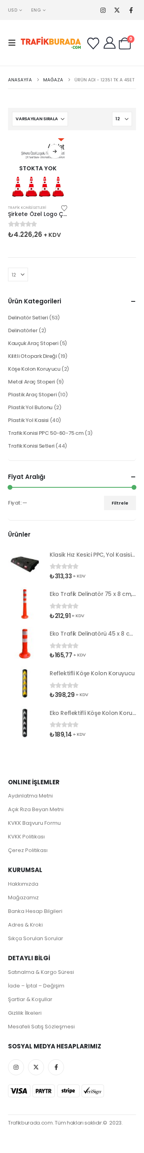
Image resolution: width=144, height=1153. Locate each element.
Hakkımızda (23, 884)
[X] (117, 10)
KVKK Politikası (26, 836)
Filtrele (120, 503)
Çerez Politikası (28, 850)
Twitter (36, 1067)
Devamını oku (55, 151)
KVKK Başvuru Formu (34, 823)
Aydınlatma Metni (30, 796)
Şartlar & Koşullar (30, 999)
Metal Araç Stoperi (31, 382)
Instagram (16, 1067)
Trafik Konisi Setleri (27, 207)
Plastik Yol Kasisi (28, 420)
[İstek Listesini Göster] (93, 44)
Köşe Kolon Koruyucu (34, 369)
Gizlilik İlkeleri (25, 1013)
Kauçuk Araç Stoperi (33, 343)
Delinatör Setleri (28, 317)
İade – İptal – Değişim (36, 985)
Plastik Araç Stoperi (32, 394)
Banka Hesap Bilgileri (35, 911)
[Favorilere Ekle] (64, 207)
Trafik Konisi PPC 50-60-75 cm (46, 433)
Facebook (56, 1067)
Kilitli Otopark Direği (32, 356)
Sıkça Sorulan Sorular (35, 938)
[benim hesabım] (109, 43)
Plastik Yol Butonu (30, 407)
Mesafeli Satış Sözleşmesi (41, 1026)
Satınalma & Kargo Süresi (41, 972)
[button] (14, 43)
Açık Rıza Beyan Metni (36, 809)
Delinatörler (22, 330)
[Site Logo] (51, 43)
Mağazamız (23, 897)
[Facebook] (131, 10)
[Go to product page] (25, 564)
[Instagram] (103, 10)
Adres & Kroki (25, 925)
